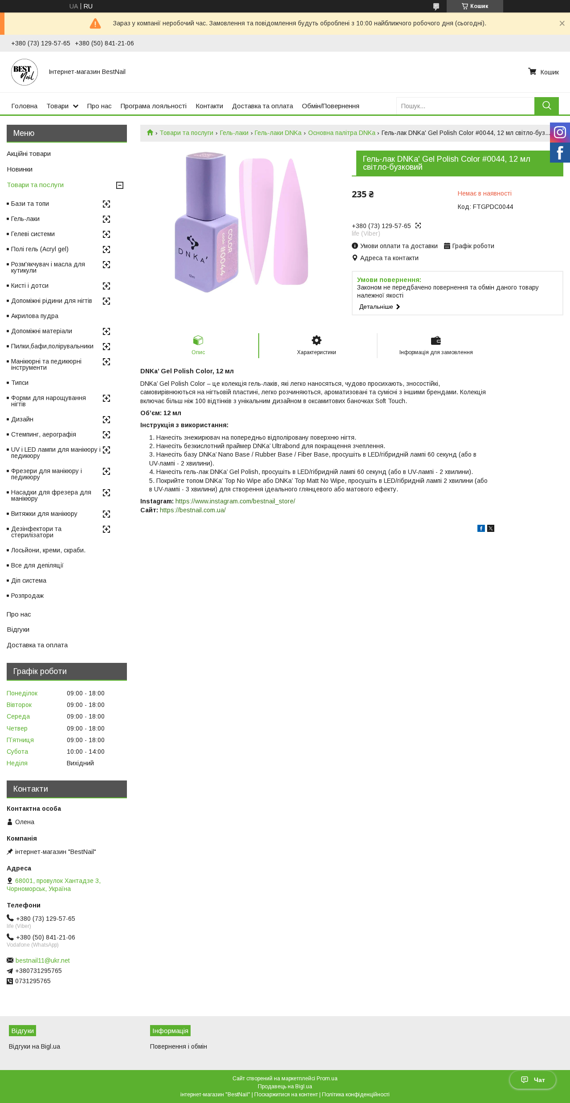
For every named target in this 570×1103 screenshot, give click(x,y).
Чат (539, 1079)
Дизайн (22, 419)
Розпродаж (27, 595)
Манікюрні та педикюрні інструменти (46, 364)
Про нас (99, 106)
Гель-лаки (234, 132)
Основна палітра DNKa (341, 132)
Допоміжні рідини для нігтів (51, 300)
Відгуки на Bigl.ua (34, 1046)
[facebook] (481, 529)
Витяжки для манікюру (44, 513)
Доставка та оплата (262, 106)
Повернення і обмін (178, 1046)
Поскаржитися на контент (286, 1094)
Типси (19, 382)
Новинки (20, 169)
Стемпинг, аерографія (43, 434)
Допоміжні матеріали (41, 331)
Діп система (28, 580)
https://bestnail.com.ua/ (193, 510)
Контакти (209, 106)
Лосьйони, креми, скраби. (48, 550)
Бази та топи (30, 203)
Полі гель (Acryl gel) (40, 249)
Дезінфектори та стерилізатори (36, 532)
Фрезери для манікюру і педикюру (46, 474)
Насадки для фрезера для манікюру (51, 495)
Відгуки (18, 629)
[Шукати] (546, 105)
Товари (57, 106)
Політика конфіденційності (356, 1094)
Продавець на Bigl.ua (285, 1086)
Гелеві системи (33, 233)
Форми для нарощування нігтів (48, 401)
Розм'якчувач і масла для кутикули (48, 267)
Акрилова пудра (34, 315)
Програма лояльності (154, 106)
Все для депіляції (37, 565)
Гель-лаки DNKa (278, 132)
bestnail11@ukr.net (43, 960)
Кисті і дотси (30, 285)
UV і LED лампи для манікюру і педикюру (56, 452)
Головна (24, 106)
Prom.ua (327, 1078)
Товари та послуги (186, 132)
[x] (490, 529)
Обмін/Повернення (330, 106)
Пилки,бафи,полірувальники (52, 346)
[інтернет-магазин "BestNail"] (24, 71)
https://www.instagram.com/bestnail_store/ (235, 501)
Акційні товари (29, 153)
